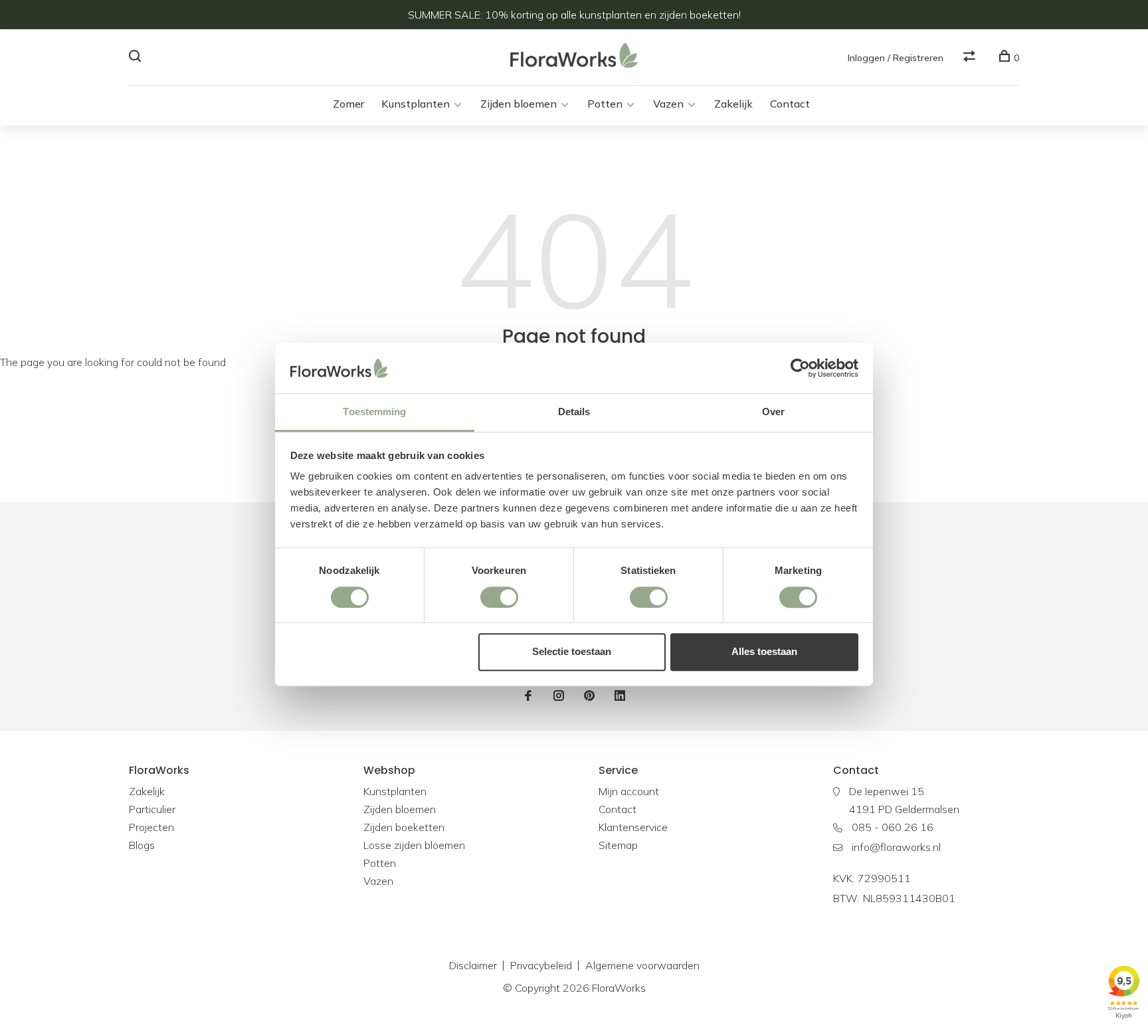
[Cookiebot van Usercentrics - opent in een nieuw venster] (800, 368)
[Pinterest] (589, 696)
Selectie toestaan (571, 651)
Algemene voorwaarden (642, 965)
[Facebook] (528, 696)
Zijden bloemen (518, 103)
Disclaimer (473, 965)
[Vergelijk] (971, 58)
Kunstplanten (415, 103)
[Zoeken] (136, 58)
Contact (790, 103)
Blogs (142, 845)
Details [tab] (574, 412)
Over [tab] (773, 412)
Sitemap (618, 845)
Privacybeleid (541, 965)
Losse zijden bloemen (414, 845)
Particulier (152, 809)
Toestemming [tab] (374, 412)
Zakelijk (733, 103)
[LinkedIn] (620, 696)
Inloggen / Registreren (895, 58)
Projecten (151, 827)
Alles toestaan (764, 651)
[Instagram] (558, 696)
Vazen (668, 103)
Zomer (348, 103)
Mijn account (629, 791)
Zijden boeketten (403, 827)
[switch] (499, 597)
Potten (604, 103)
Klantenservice (633, 827)
